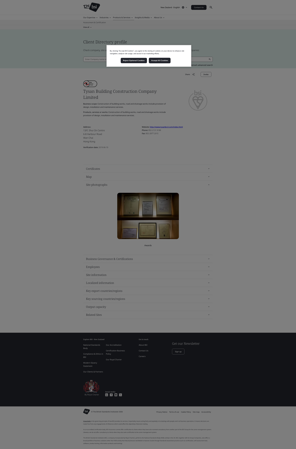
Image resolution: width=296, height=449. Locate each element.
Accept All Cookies (159, 60)
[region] (148, 56)
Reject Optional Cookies (134, 60)
